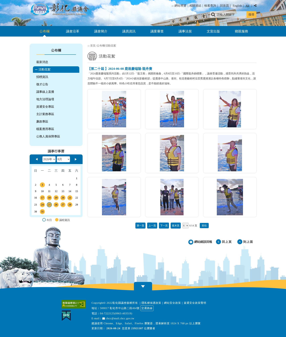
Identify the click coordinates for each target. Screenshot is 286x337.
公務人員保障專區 (48, 136)
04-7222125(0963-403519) (116, 313)
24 (43, 205)
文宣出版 (213, 31)
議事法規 (185, 31)
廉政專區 (42, 121)
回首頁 (224, 5)
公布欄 (44, 31)
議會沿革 (72, 31)
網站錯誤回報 (203, 241)
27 (63, 205)
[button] (247, 6)
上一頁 (152, 225)
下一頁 (164, 225)
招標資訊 (42, 77)
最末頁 (175, 225)
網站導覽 (180, 5)
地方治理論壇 (45, 99)
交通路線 (147, 308)
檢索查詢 (210, 5)
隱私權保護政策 (151, 302)
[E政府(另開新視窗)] (67, 315)
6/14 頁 (193, 225)
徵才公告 (42, 84)
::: (173, 5)
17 (43, 198)
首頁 (92, 45)
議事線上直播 (45, 91)
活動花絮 (44, 69)
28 (70, 205)
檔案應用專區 (45, 129)
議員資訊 (129, 31)
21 (70, 198)
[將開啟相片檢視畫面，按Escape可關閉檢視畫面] (114, 109)
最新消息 (42, 62)
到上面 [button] (248, 241)
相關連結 (195, 5)
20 (63, 198)
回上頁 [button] (227, 241)
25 (50, 205)
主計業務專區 (45, 114)
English (237, 5)
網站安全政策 (172, 302)
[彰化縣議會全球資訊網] (60, 10)
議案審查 (157, 31)
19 (57, 198)
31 (43, 212)
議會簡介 (100, 31)
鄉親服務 (241, 31)
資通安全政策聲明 (195, 302)
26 (57, 205)
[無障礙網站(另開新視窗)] (74, 304)
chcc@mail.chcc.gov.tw (119, 318)
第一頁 (140, 225)
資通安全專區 (45, 106)
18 (50, 198)
